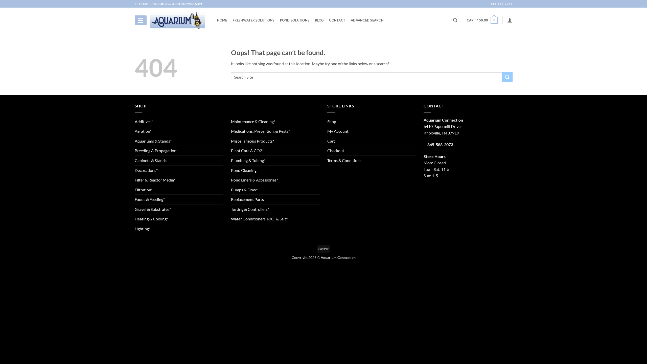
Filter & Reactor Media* (155, 179)
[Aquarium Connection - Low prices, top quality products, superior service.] (177, 20)
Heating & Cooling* (151, 218)
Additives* (144, 121)
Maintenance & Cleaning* (253, 121)
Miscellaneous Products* (252, 141)
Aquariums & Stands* (153, 141)
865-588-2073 (501, 4)
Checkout (335, 150)
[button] (482, 20)
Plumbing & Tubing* (248, 160)
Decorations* (146, 170)
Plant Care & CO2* (247, 150)
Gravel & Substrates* (153, 209)
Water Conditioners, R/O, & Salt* (259, 218)
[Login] (509, 20)
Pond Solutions (295, 20)
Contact (337, 20)
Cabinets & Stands (151, 160)
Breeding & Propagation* (156, 150)
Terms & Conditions (344, 160)
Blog (319, 20)
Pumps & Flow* (244, 189)
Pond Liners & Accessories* (254, 179)
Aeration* (143, 131)
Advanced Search (367, 20)
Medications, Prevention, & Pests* (260, 131)
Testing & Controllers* (250, 209)
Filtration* (143, 189)
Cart (331, 141)
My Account (338, 131)
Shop (331, 121)
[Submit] (507, 77)
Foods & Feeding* (150, 199)
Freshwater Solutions (253, 20)
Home (222, 20)
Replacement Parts (247, 199)
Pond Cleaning (244, 170)
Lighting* (142, 228)
